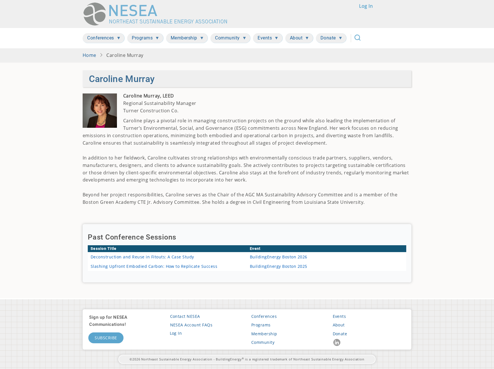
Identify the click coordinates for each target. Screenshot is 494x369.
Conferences (264, 316)
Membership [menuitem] (181, 39)
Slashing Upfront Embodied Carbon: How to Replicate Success (154, 266)
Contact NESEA (185, 316)
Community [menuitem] (225, 39)
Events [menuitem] (262, 39)
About (339, 325)
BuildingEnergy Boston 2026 (278, 257)
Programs (261, 325)
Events (339, 316)
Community (262, 342)
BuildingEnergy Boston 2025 (278, 266)
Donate (340, 333)
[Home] (157, 14)
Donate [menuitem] (326, 39)
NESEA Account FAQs (191, 325)
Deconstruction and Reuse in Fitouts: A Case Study (142, 257)
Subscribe (105, 337)
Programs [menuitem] (140, 39)
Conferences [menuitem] (98, 39)
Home (89, 55)
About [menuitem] (294, 39)
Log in (366, 6)
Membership (264, 333)
